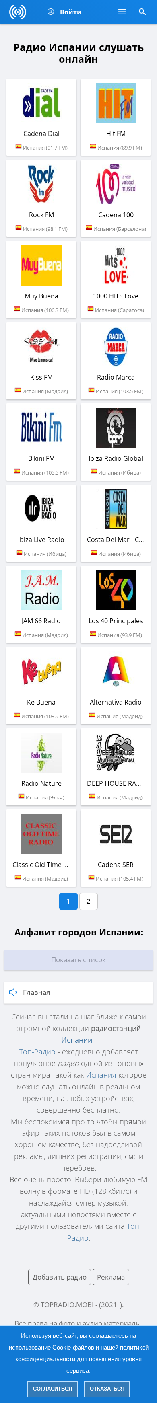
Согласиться (52, 1389)
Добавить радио (60, 1277)
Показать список (78, 959)
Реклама (111, 1277)
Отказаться (107, 1389)
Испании (76, 1040)
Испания (101, 1075)
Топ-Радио (37, 1051)
